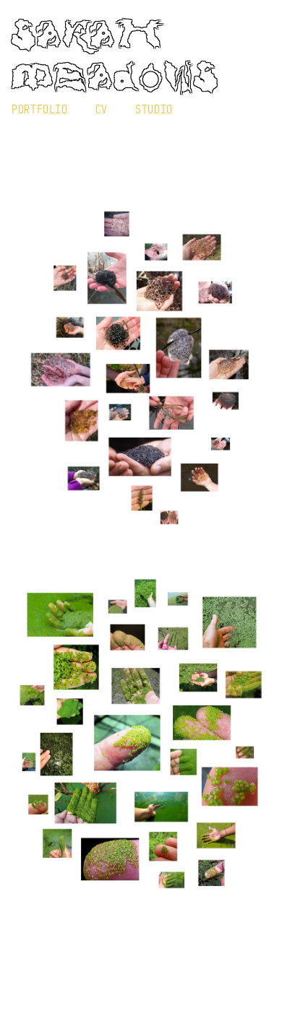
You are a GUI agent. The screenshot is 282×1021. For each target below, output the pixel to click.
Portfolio (40, 109)
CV (101, 109)
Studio (154, 109)
